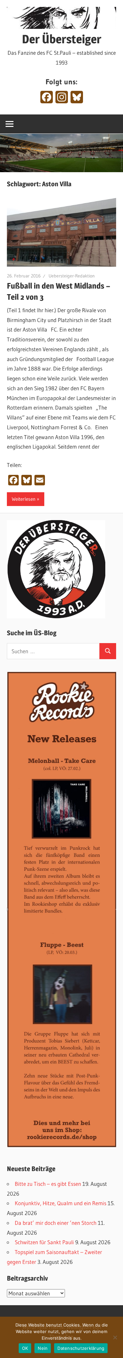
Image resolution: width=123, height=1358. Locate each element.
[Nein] (115, 1337)
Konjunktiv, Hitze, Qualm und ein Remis (60, 1203)
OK (25, 1348)
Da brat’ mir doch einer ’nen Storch (55, 1222)
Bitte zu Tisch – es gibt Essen (48, 1183)
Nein (43, 1348)
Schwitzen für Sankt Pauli (44, 1242)
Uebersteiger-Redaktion (72, 276)
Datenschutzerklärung (80, 1348)
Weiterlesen (23, 499)
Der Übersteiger (61, 39)
